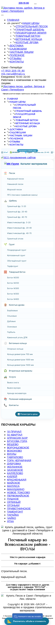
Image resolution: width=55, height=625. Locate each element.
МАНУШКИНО (15, 489)
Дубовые (11, 321)
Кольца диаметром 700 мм (20, 354)
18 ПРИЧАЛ (14, 431)
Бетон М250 (13, 283)
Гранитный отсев (15, 238)
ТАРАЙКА (13, 514)
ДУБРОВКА (14, 463)
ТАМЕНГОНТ (15, 511)
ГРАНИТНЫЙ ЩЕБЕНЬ (30, 29)
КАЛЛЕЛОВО (15, 473)
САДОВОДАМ (18, 48)
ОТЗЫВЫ (15, 58)
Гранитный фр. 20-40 (17, 211)
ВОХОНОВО (14, 450)
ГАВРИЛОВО (15, 457)
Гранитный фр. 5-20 (16, 206)
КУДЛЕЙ (12, 476)
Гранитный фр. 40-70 (17, 217)
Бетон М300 (13, 288)
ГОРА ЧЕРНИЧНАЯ (19, 460)
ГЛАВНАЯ (13, 19)
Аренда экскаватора (16, 393)
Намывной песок (15, 184)
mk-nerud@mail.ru (13, 73)
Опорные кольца (15, 349)
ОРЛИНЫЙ (14, 502)
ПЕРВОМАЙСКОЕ (18, 495)
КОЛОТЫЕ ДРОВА (27, 42)
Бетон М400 (13, 299)
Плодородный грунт (16, 250)
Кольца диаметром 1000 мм (20, 359)
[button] (27, 616)
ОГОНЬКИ (13, 505)
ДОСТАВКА (16, 45)
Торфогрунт (12, 266)
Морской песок (14, 189)
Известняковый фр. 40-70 (19, 233)
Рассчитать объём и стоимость (26, 621)
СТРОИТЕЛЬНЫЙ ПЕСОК (32, 26)
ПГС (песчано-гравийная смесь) (22, 195)
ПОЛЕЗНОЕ (17, 55)
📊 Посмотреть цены (28, 414)
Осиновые (12, 326)
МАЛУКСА (13, 486)
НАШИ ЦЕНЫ (30, 23)
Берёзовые (12, 310)
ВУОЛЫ (11, 453)
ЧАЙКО (11, 518)
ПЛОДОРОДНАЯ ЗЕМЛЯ (31, 32)
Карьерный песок (15, 179)
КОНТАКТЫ (17, 61)
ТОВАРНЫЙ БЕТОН (28, 35)
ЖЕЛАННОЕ (14, 466)
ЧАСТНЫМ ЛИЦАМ (21, 51)
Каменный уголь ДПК (17, 337)
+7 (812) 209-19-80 (13, 70)
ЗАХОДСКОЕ (15, 470)
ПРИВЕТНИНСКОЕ (19, 508)
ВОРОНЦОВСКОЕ (18, 447)
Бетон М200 (13, 277)
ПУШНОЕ (13, 498)
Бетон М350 (13, 294)
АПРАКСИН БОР (17, 437)
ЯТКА (10, 521)
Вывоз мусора (13, 388)
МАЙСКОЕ (13, 482)
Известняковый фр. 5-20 (19, 222)
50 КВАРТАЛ (14, 434)
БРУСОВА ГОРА (17, 441)
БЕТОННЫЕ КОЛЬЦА (29, 39)
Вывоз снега (13, 382)
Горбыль (11, 332)
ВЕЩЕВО (12, 444)
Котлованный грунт (16, 255)
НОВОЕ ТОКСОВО (18, 492)
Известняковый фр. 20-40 (19, 228)
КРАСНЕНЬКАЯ (16, 479)
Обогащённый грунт (16, 261)
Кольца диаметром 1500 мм (20, 365)
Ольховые (12, 316)
